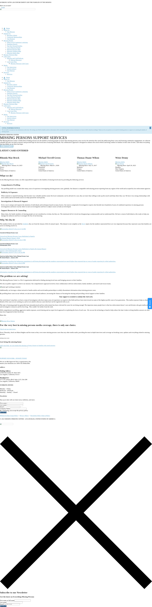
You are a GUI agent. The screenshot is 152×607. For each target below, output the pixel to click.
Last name (3, 405)
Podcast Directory (16, 60)
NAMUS (25, 224)
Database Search (12, 44)
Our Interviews (11, 67)
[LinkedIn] (8, 318)
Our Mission (11, 32)
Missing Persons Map (13, 49)
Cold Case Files (12, 62)
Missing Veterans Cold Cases (20, 63)
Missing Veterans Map (10, 55)
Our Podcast (11, 71)
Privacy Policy (24, 416)
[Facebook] (1, 318)
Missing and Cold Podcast (15, 58)
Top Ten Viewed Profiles (14, 46)
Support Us (7, 33)
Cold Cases (7, 56)
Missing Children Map (14, 51)
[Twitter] (4, 318)
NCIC (83, 224)
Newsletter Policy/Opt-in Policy (40, 416)
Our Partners (11, 39)
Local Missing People (13, 48)
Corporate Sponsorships (14, 37)
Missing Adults (4, 162)
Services (6, 72)
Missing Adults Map (13, 53)
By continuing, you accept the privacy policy (14, 410)
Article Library (11, 69)
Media (5, 65)
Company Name (5, 409)
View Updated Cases (6, 146)
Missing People (8, 41)
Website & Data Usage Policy (9, 416)
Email (2, 407)
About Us (6, 30)
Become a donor (12, 35)
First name (3, 403)
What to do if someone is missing (17, 42)
